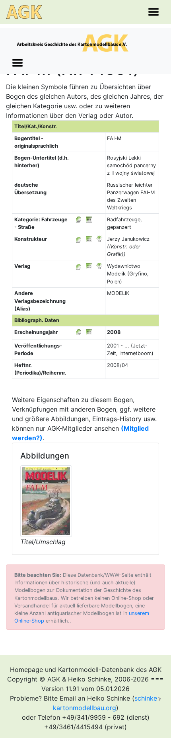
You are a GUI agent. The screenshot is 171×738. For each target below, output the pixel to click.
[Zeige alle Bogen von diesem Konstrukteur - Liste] (78, 239)
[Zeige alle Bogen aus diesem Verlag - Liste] (78, 266)
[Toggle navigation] (153, 12)
